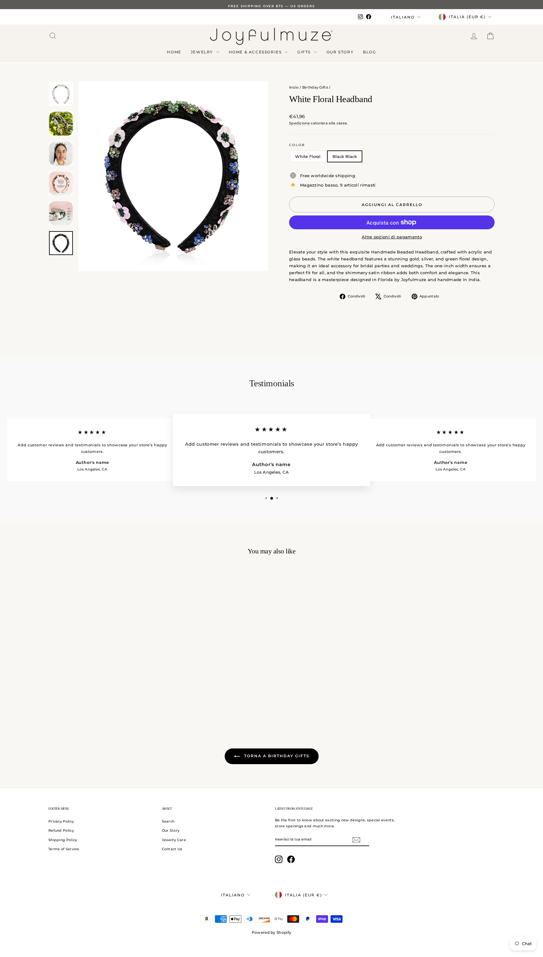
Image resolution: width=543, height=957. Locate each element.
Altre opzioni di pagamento (392, 236)
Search (168, 821)
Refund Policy (61, 830)
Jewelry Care (174, 840)
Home (174, 52)
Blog (369, 52)
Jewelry (203, 52)
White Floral (308, 156)
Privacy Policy (61, 821)
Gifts (304, 52)
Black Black (344, 156)
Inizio (294, 87)
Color (297, 145)
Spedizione (299, 123)
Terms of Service (63, 849)
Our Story (340, 52)
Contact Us (172, 849)
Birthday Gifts (315, 87)
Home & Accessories (256, 52)
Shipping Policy (62, 840)
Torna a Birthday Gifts (276, 755)
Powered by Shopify (271, 932)
